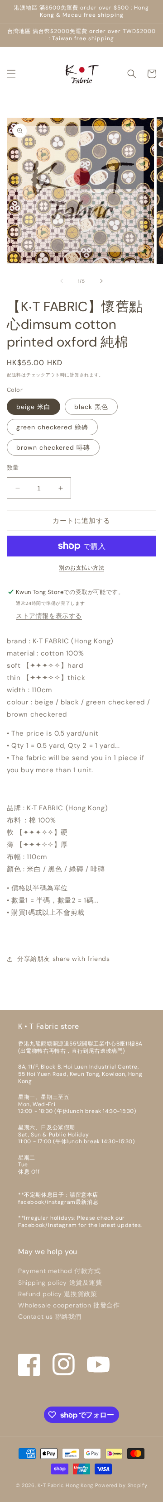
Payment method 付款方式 (59, 1271)
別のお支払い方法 (81, 567)
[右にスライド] (101, 281)
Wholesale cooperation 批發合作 (69, 1305)
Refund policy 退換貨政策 (57, 1294)
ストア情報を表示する (49, 616)
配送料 (14, 375)
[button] (11, 74)
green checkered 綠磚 (52, 427)
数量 (13, 467)
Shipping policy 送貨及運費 (60, 1283)
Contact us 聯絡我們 (50, 1316)
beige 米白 (33, 407)
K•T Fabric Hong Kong (65, 1485)
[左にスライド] (62, 281)
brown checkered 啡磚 (53, 447)
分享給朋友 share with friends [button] (63, 959)
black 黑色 (91, 407)
